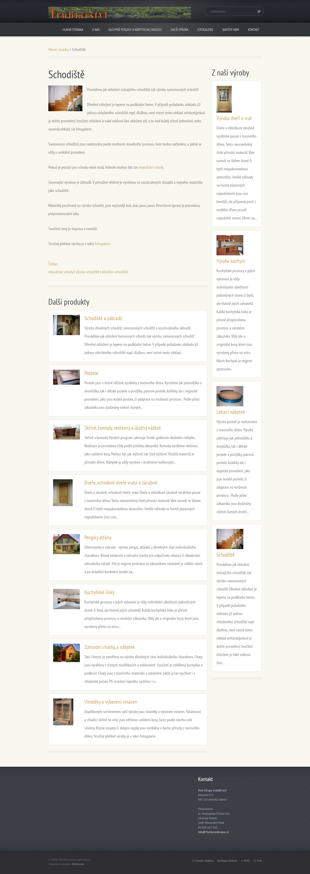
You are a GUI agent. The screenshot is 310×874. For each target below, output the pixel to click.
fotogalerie (102, 243)
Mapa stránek (229, 860)
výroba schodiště (87, 271)
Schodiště (226, 554)
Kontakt (253, 30)
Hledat (258, 11)
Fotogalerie (205, 30)
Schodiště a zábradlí (103, 318)
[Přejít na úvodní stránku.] (119, 16)
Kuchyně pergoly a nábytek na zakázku (135, 30)
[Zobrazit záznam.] (66, 324)
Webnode (78, 864)
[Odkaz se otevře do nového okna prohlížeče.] (65, 97)
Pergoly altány (97, 537)
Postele (91, 373)
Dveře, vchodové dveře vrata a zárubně (120, 482)
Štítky (52, 263)
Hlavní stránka (73, 30)
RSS (247, 860)
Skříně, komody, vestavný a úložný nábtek (122, 427)
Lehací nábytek (231, 411)
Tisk (259, 860)
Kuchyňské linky (99, 592)
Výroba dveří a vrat (234, 118)
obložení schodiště (115, 271)
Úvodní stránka (204, 860)
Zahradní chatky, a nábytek (109, 646)
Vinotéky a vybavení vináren (110, 701)
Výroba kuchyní (231, 260)
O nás (96, 30)
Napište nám (230, 30)
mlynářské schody (151, 167)
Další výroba (179, 30)
